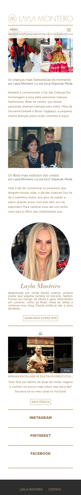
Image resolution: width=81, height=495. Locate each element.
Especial (58, 83)
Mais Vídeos (40, 401)
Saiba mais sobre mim (40, 318)
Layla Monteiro (23, 83)
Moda (68, 83)
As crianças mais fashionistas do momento (39, 80)
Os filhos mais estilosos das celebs (33, 175)
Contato (54, 489)
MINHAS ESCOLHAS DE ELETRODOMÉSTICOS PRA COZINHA (40, 376)
